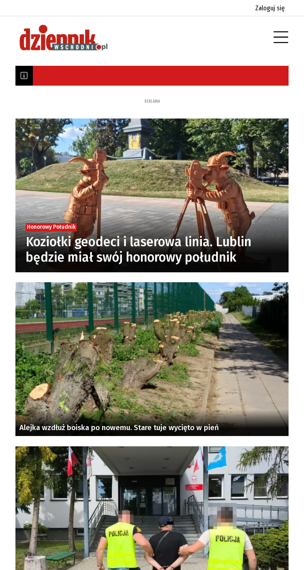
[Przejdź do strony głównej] (74, 37)
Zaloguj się (270, 8)
